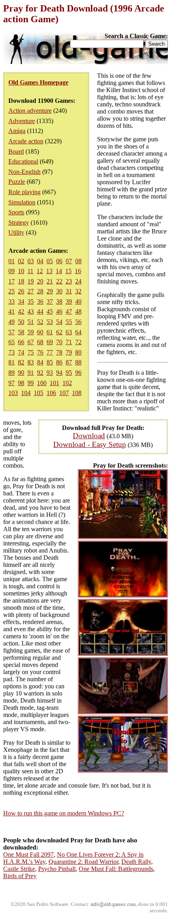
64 (78, 332)
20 (40, 281)
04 (40, 261)
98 (21, 383)
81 (11, 362)
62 (59, 332)
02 (21, 261)
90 (21, 372)
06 (59, 261)
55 (69, 321)
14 (59, 271)
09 (11, 271)
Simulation (21, 202)
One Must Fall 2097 (28, 854)
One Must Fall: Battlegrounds (116, 868)
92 (40, 372)
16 (78, 271)
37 (50, 301)
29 (50, 291)
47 (69, 311)
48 (78, 311)
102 (67, 383)
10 (21, 271)
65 (11, 342)
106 (51, 392)
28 (40, 291)
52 (40, 321)
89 (11, 372)
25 (11, 291)
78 (59, 352)
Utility (16, 232)
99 (30, 383)
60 (40, 332)
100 (42, 383)
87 (69, 362)
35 (30, 301)
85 (50, 362)
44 (40, 311)
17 (11, 281)
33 (11, 301)
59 (30, 332)
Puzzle (16, 181)
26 (21, 291)
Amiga (16, 130)
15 (68, 271)
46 (59, 311)
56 (78, 321)
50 (21, 321)
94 (59, 372)
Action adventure (30, 110)
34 (21, 301)
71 (69, 342)
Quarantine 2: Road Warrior (83, 861)
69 (50, 342)
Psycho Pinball (57, 868)
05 (50, 261)
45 (50, 311)
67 (30, 342)
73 (11, 352)
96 (78, 372)
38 (59, 301)
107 (64, 392)
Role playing (24, 192)
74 (21, 352)
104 (26, 392)
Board (16, 151)
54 (59, 321)
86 (59, 362)
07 (69, 261)
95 (69, 372)
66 (21, 342)
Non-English (24, 171)
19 (30, 281)
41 (11, 311)
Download (89, 436)
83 (30, 362)
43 (30, 311)
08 (78, 261)
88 (78, 362)
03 (30, 261)
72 (78, 342)
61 (50, 332)
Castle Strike (19, 868)
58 (21, 332)
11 (30, 271)
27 (30, 291)
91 (30, 372)
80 (78, 352)
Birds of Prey (20, 876)
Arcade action (25, 141)
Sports (16, 212)
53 (50, 321)
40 (78, 301)
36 (40, 301)
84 (40, 362)
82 (21, 362)
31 (69, 291)
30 (59, 291)
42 (21, 311)
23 (69, 281)
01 (11, 261)
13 (49, 271)
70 (59, 342)
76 (40, 352)
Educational (23, 161)
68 (40, 342)
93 (50, 372)
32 (78, 291)
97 (11, 383)
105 (38, 392)
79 (69, 352)
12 (40, 271)
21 (50, 281)
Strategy (18, 222)
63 (69, 332)
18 (21, 281)
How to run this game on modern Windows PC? (63, 813)
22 (59, 281)
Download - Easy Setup (89, 444)
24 (78, 281)
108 (77, 392)
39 (69, 301)
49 (11, 321)
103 (13, 392)
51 (30, 321)
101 (54, 383)
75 (30, 352)
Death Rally (136, 861)
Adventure (21, 121)
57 (11, 332)
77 (50, 352)
